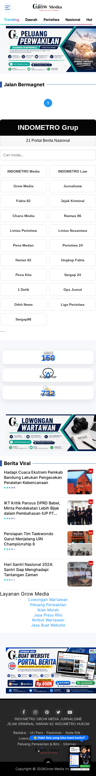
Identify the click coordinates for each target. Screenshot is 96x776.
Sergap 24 (72, 275)
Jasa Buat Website (48, 625)
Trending (11, 19)
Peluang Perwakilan (48, 604)
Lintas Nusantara (72, 231)
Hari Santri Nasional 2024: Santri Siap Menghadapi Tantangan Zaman (28, 569)
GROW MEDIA (48, 719)
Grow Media (23, 186)
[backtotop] (48, 763)
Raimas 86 (72, 216)
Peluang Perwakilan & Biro (38, 744)
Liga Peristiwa (72, 305)
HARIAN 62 (45, 724)
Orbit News (23, 305)
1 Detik (23, 290)
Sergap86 (23, 319)
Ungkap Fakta (72, 260)
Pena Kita (24, 275)
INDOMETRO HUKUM (72, 724)
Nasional (72, 19)
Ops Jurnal (73, 290)
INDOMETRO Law (72, 171)
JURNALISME (71, 719)
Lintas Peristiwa (23, 231)
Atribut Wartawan (48, 619)
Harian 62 (23, 260)
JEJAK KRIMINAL (20, 724)
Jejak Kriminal (72, 201)
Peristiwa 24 (73, 245)
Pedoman (54, 733)
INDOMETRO (25, 719)
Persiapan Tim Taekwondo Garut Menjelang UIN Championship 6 (28, 538)
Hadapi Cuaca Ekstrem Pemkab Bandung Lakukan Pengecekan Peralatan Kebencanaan (33, 477)
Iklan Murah (48, 609)
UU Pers (36, 733)
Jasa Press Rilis (48, 615)
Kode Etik (72, 733)
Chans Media (23, 216)
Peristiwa (51, 19)
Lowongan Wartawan (48, 599)
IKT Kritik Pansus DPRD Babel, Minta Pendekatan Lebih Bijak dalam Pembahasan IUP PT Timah (32, 508)
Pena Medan (23, 245)
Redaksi (19, 733)
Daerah (31, 19)
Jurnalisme (73, 186)
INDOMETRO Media (23, 171)
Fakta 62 (23, 201)
